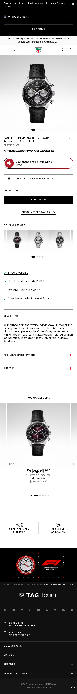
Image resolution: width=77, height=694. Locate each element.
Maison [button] (9, 655)
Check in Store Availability (38, 212)
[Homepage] (38, 50)
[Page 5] (45, 129)
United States (16, 16)
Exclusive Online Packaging (24, 290)
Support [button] (9, 664)
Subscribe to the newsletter (22, 624)
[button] (63, 50)
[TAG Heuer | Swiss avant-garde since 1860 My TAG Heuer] (38, 595)
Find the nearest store (19, 634)
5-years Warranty (18, 273)
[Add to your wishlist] (70, 139)
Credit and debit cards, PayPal (26, 281)
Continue (52, 29)
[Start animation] (31, 495)
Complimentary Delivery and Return (29, 298)
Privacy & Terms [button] (15, 674)
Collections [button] (13, 646)
